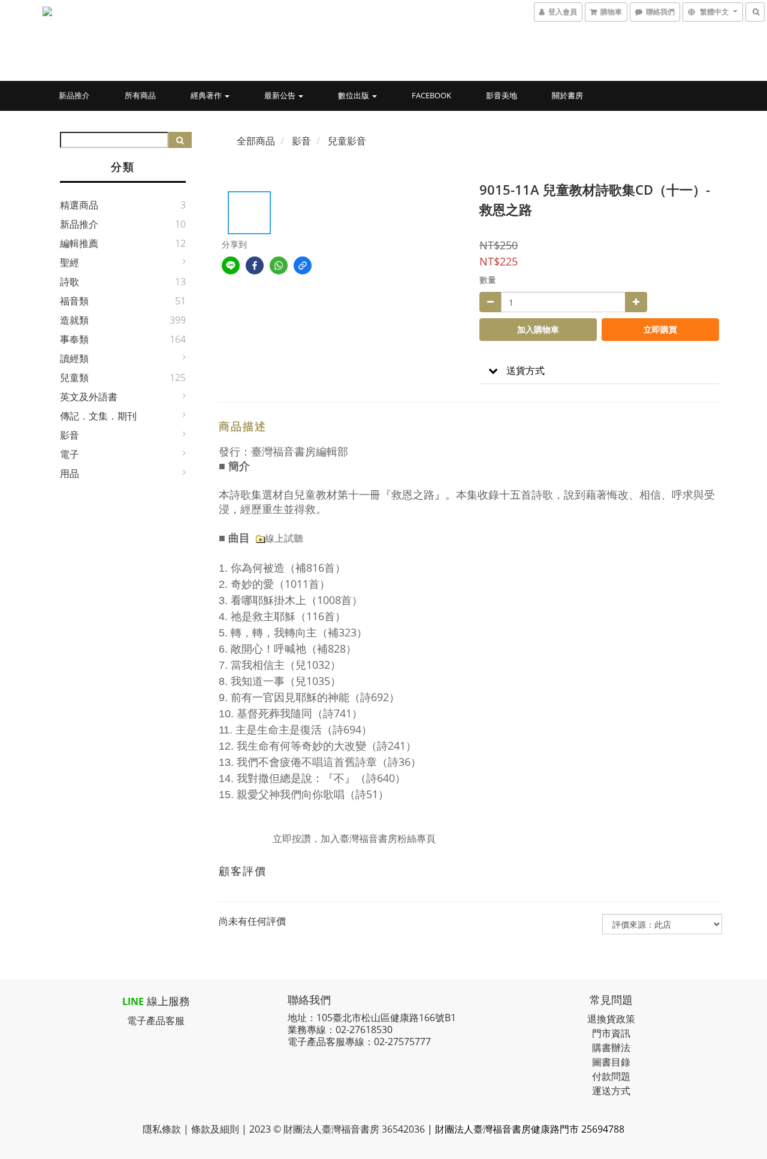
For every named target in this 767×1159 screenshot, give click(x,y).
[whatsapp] (279, 265)
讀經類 (74, 358)
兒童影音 (347, 140)
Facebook (431, 95)
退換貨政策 (611, 1018)
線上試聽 (284, 538)
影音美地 (501, 95)
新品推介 (74, 95)
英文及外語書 (88, 396)
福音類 (74, 300)
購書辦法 (611, 1047)
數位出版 (354, 95)
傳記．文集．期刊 (98, 415)
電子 (69, 454)
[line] (231, 265)
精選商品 (79, 205)
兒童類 (74, 377)
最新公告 (280, 95)
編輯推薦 (79, 243)
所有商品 (140, 95)
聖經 (69, 262)
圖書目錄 (611, 1062)
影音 (69, 435)
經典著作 (207, 95)
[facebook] (255, 265)
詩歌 (69, 281)
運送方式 (611, 1090)
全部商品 (256, 140)
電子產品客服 (156, 1020)
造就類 (74, 320)
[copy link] (303, 265)
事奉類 (74, 339)
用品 (69, 473)
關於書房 (567, 95)
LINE (133, 1001)
